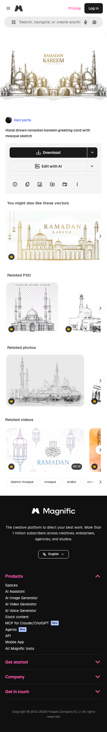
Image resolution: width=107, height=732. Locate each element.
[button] (53, 554)
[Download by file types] (92, 152)
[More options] (77, 184)
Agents (15, 629)
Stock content (17, 616)
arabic (71, 482)
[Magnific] (53, 512)
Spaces (11, 585)
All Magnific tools (19, 648)
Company (14, 676)
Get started (16, 662)
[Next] (100, 236)
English (53, 554)
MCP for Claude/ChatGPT (31, 623)
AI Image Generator (21, 598)
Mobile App (14, 642)
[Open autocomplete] (11, 22)
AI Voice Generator (20, 610)
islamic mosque (22, 482)
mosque (50, 482)
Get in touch (17, 691)
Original (33, 44)
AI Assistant (15, 591)
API (8, 635)
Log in (94, 8)
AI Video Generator (21, 604)
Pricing (74, 8)
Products (14, 576)
